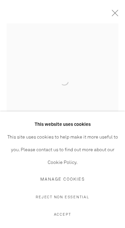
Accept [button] (62, 214)
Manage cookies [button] (62, 179)
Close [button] (113, 15)
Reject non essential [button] (62, 197)
